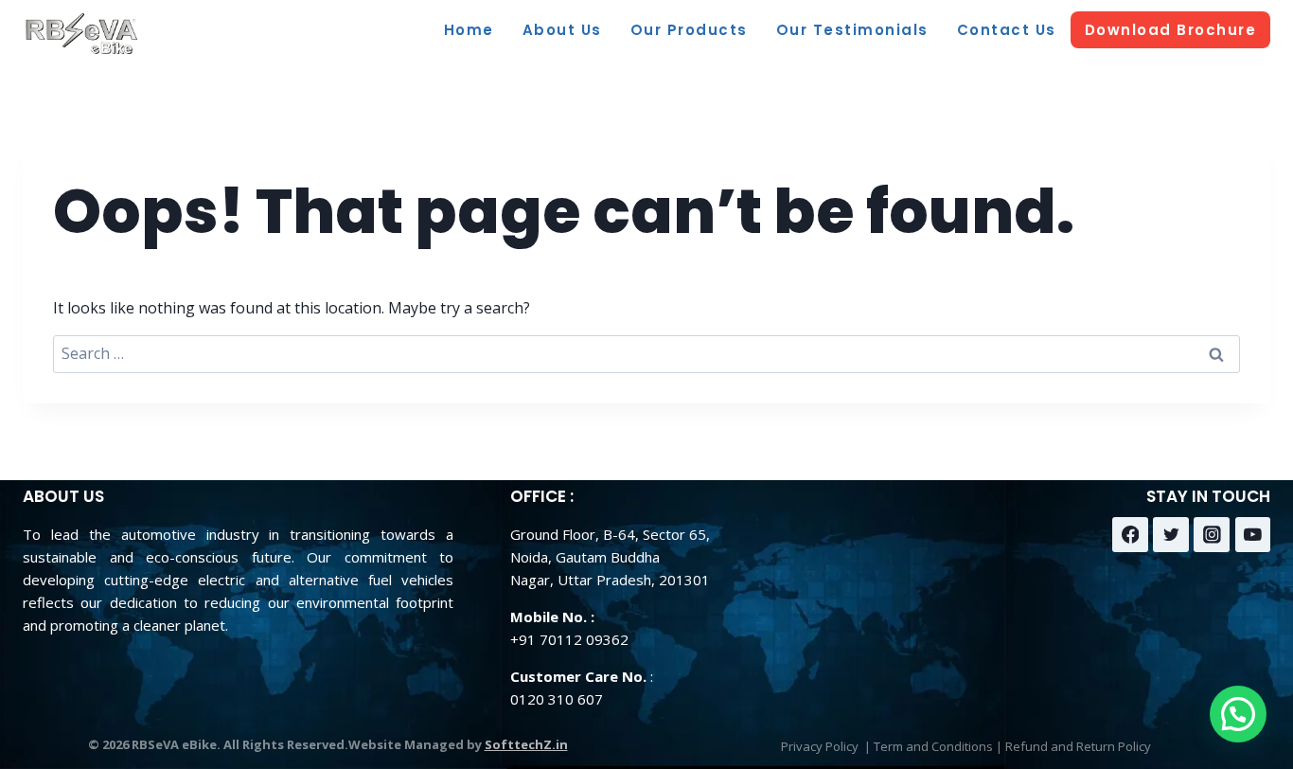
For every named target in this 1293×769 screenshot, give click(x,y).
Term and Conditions (933, 746)
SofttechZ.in (526, 744)
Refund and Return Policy (1078, 746)
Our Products (689, 30)
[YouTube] (1253, 535)
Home (469, 30)
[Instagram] (1212, 535)
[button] (1238, 714)
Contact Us (1006, 30)
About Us (562, 30)
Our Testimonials (852, 30)
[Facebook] (1130, 535)
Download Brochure (1171, 30)
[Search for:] (646, 353)
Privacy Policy (820, 746)
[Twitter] (1171, 535)
